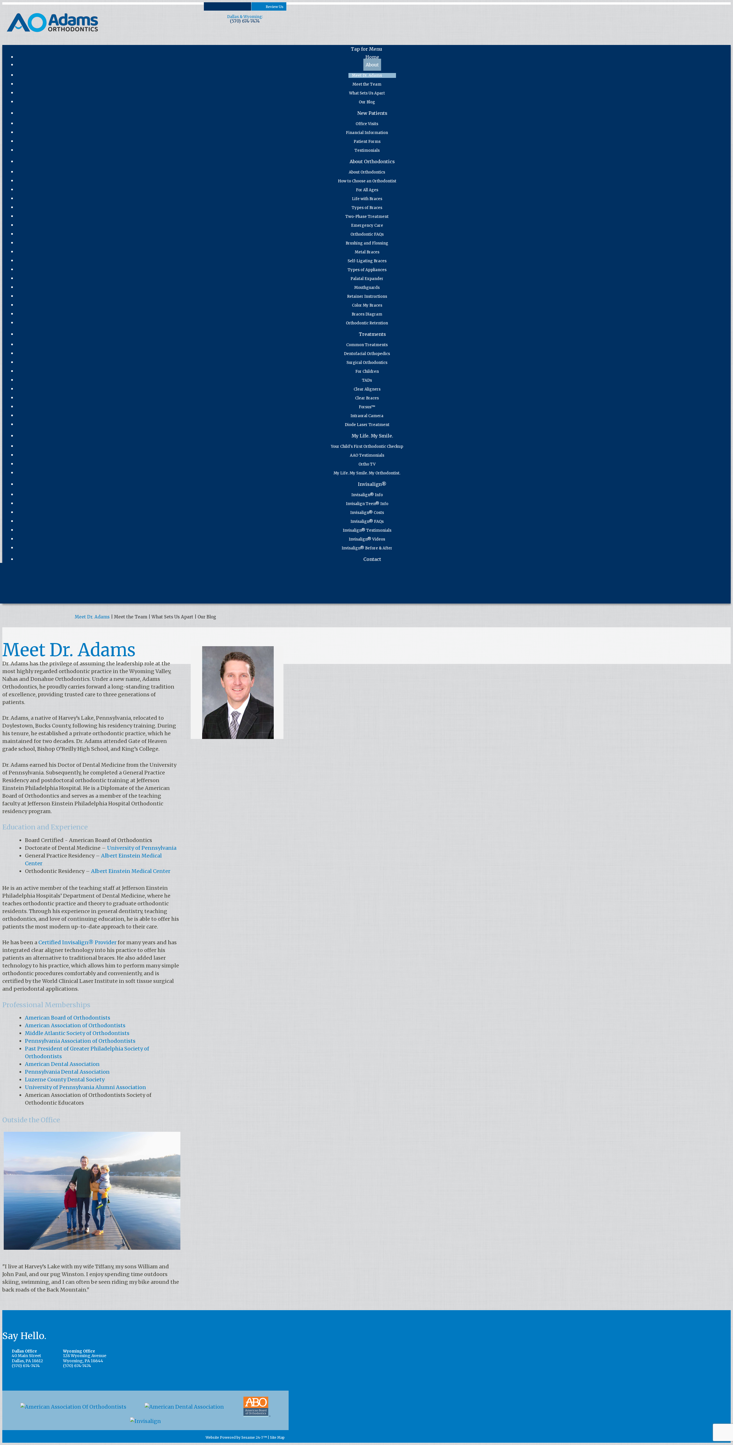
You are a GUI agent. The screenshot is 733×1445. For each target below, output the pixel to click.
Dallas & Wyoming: (245, 17)
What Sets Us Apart (172, 617)
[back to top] (287, 1437)
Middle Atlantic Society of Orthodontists (77, 1033)
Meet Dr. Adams (92, 617)
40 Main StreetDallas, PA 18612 (27, 1356)
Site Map (277, 1437)
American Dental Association (62, 1064)
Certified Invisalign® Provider (77, 942)
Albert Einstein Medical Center (130, 871)
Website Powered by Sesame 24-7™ (236, 1437)
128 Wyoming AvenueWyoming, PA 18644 (84, 1356)
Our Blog (207, 617)
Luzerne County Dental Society (65, 1079)
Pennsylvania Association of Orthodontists (80, 1041)
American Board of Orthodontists (67, 1017)
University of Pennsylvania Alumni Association (85, 1087)
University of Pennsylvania (141, 848)
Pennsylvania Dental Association (67, 1072)
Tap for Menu (366, 49)
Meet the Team (130, 617)
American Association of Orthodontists (75, 1025)
